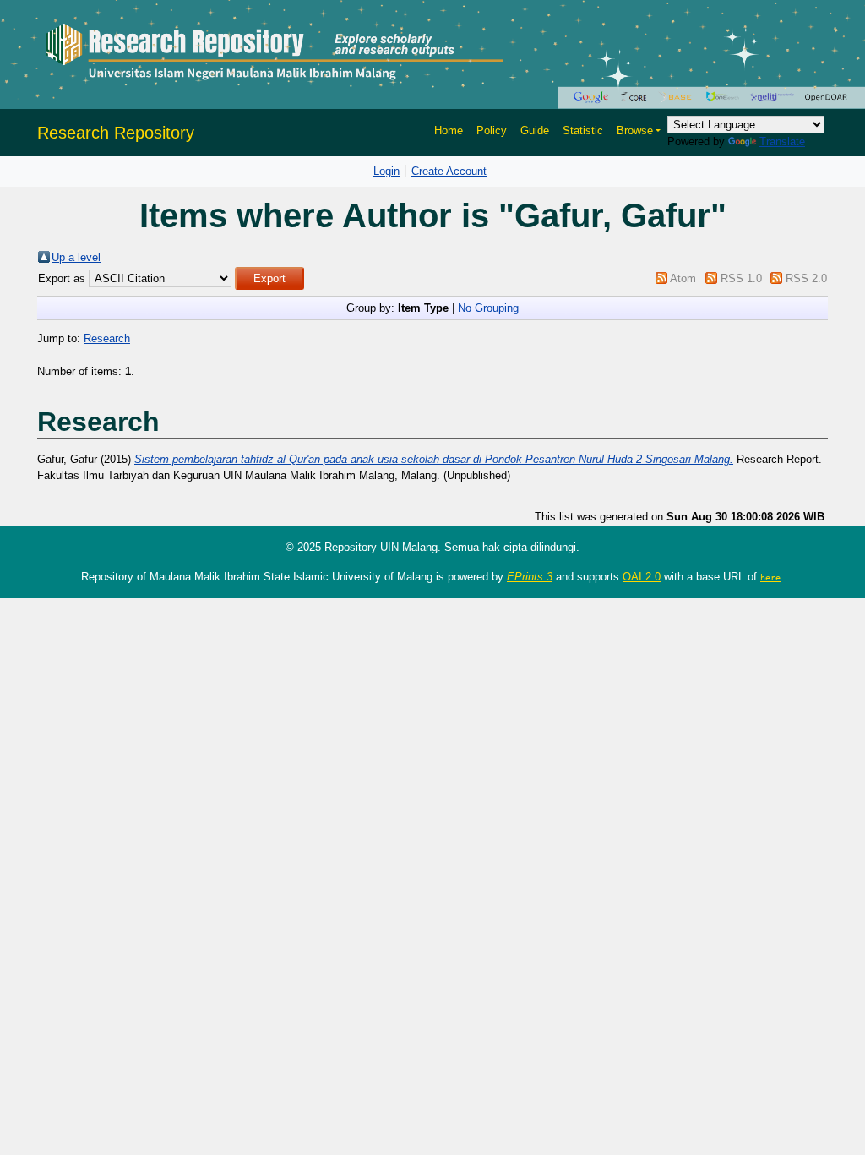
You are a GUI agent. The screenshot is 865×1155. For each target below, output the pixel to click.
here (770, 577)
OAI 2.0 (642, 576)
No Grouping (488, 308)
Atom (683, 278)
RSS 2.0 (806, 278)
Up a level (76, 257)
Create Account (449, 171)
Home (448, 130)
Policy (491, 130)
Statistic (583, 130)
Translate (782, 141)
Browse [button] (635, 130)
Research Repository (115, 132)
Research (107, 338)
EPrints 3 (529, 576)
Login (386, 171)
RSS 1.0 (741, 278)
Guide (534, 130)
